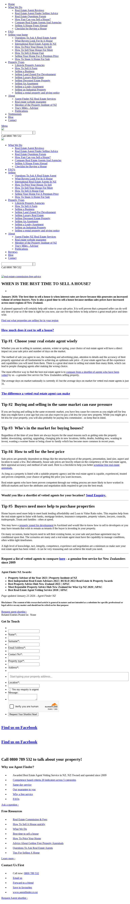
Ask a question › (10, 804)
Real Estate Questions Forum (30, 16)
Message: (13, 692)
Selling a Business (24, 71)
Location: (14, 682)
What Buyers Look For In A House (34, 40)
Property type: (16, 660)
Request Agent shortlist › (14, 898)
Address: (13, 667)
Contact (12, 120)
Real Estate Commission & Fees (30, 819)
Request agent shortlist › (14, 611)
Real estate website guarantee (30, 101)
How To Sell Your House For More (34, 49)
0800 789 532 (31, 873)
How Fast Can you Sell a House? (33, 19)
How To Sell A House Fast (29, 53)
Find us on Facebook (19, 727)
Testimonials (14, 114)
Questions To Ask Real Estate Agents (33, 848)
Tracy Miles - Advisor (26, 107)
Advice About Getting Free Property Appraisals (38, 843)
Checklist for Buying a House (31, 28)
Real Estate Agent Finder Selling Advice (36, 13)
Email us (17, 878)
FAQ (11, 31)
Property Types (16, 62)
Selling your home (18, 34)
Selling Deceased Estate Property (32, 80)
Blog (10, 117)
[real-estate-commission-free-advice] (21, 276)
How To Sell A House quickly (29, 824)
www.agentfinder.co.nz (25, 892)
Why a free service (23, 794)
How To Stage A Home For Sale (32, 59)
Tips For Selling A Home (26, 852)
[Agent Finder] (2, 129)
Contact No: (15, 654)
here (62, 558)
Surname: (14, 641)
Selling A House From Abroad (31, 25)
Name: (12, 634)
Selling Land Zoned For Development (35, 74)
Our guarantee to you (24, 789)
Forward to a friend (23, 882)
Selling (12, 172)
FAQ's (11, 169)
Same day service (22, 784)
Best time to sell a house (26, 833)
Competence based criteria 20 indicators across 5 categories (44, 780)
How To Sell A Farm (26, 68)
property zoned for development (36, 525)
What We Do (15, 7)
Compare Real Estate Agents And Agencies (38, 22)
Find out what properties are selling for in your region (29, 320)
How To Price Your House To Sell (33, 46)
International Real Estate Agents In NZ (35, 43)
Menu (4, 125)
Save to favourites (22, 887)
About (11, 95)
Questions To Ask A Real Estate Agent (35, 37)
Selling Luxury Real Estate (29, 77)
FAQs (16, 799)
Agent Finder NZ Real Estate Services (35, 98)
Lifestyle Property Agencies (30, 65)
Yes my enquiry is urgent (25, 689)
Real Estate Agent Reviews (29, 10)
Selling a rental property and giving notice (37, 92)
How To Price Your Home (27, 838)
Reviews (12, 251)
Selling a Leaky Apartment (29, 86)
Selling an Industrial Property (30, 89)
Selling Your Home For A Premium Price (37, 56)
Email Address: (17, 647)
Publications (21, 111)
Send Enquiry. (96, 495)
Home (11, 4)
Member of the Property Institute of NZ (36, 104)
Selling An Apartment (26, 83)
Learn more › (8, 858)
